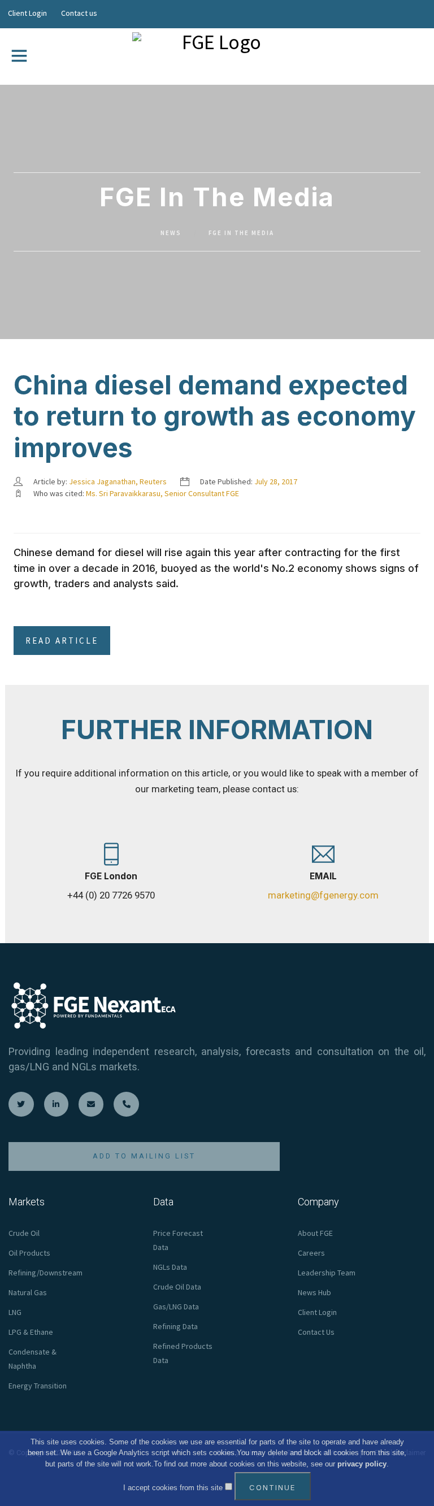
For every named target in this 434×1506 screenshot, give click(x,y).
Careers (311, 1253)
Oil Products (29, 1253)
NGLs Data (170, 1267)
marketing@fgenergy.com (323, 895)
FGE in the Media (241, 233)
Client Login (27, 13)
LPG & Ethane (30, 1332)
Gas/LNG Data (176, 1306)
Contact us (79, 13)
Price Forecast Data (178, 1240)
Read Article (61, 640)
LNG (14, 1312)
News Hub (314, 1292)
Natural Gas (27, 1292)
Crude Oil (24, 1233)
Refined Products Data (182, 1353)
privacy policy (362, 1464)
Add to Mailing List (144, 1156)
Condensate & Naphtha (32, 1359)
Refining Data (175, 1326)
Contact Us (316, 1332)
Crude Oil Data (177, 1287)
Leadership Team (326, 1273)
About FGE (315, 1233)
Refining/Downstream (45, 1273)
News (170, 233)
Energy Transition (37, 1386)
